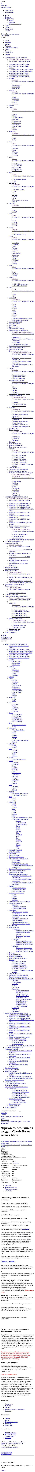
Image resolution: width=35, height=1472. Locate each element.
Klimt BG (15, 762)
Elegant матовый (17, 690)
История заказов (10, 1434)
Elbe (13, 816)
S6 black (15, 786)
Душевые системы (18, 1100)
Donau (18, 840)
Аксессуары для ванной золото (19, 75)
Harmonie (15, 670)
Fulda (18, 826)
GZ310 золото (17, 721)
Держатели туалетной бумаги (22, 332)
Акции (7, 15)
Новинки (8, 17)
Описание (8, 1185)
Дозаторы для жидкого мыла (21, 352)
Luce (14, 788)
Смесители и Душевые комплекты (20, 598)
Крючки (15, 905)
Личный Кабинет (10, 1432)
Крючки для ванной (19, 397)
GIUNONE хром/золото (20, 793)
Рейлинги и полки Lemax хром (19, 505)
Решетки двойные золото (24, 944)
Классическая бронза (19, 725)
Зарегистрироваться (12, 34)
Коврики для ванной (11, 567)
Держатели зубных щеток (17, 347)
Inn (17, 838)
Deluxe (14, 683)
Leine (14, 804)
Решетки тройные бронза (24, 951)
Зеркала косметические (20, 382)
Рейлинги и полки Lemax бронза (19, 507)
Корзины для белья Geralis (17, 593)
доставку (26, 1229)
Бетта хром (16, 663)
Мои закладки (9, 1436)
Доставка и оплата (11, 1187)
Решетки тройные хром (24, 948)
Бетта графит (16, 661)
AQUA (14, 747)
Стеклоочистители (15, 467)
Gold (14, 726)
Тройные (15, 946)
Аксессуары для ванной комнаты (20, 59)
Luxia (14, 706)
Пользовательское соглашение (15, 1409)
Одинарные (16, 929)
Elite (13, 694)
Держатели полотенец (16, 349)
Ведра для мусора (14, 323)
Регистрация (9, 10)
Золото (14, 896)
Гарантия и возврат (15, 24)
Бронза (14, 898)
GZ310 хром (16, 716)
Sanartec (15, 229)
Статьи (7, 25)
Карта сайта (9, 1425)
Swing (14, 778)
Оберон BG (16, 665)
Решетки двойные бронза (24, 942)
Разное (14, 742)
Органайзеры (13, 428)
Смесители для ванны (19, 1090)
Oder (17, 836)
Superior (15, 776)
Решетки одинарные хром (25, 930)
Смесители (16, 605)
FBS (13, 143)
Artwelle (15, 92)
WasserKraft (16, 299)
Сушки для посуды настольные (19, 526)
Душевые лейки (14, 630)
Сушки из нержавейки (19, 1040)
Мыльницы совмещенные (21, 924)
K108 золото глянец (19, 759)
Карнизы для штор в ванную (14, 584)
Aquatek (15, 80)
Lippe (14, 812)
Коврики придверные (12, 569)
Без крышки (16, 862)
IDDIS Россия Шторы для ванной (20, 581)
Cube (14, 745)
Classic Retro (16, 982)
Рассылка (8, 1438)
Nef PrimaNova (21, 1003)
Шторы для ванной (15, 572)
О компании (9, 29)
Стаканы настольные (19, 965)
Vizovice (15, 711)
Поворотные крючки (19, 906)
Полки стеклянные (15, 443)
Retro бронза (16, 685)
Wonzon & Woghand (15, 322)
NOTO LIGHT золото (19, 795)
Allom (14, 781)
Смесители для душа (19, 1093)
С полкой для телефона (20, 864)
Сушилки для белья (11, 594)
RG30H (14, 752)
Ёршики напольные (19, 888)
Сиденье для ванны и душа (18, 471)
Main (18, 843)
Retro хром (16, 687)
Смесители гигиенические (21, 1097)
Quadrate (15, 682)
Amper (18, 821)
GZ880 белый (16, 718)
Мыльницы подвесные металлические (20, 919)
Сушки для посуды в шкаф (21, 529)
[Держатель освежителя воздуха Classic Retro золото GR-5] (17, 1143)
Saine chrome (16, 773)
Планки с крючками (19, 908)
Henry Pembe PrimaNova (24, 999)
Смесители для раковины (20, 1092)
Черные (15, 900)
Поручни (12, 442)
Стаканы (15, 450)
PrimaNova (15, 989)
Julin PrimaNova (21, 1006)
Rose (14, 215)
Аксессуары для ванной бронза (19, 76)
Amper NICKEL (21, 824)
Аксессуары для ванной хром (18, 73)
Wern (14, 810)
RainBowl (15, 205)
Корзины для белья (15, 587)
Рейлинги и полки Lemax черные (20, 503)
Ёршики (15, 370)
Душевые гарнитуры (19, 1102)
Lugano (14, 735)
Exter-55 (19, 841)
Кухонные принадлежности (14, 541)
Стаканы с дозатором (19, 968)
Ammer (14, 814)
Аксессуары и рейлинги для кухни (20, 498)
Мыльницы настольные (20, 922)
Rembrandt (15, 764)
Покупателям (9, 19)
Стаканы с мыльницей (19, 966)
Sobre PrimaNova (21, 1001)
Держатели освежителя (16, 328)
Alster (14, 731)
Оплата (11, 20)
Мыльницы (16, 409)
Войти (3, 34)
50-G (14, 798)
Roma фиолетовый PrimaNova (22, 991)
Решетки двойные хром (24, 941)
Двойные (15, 939)
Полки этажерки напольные (18, 447)
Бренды (7, 31)
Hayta (14, 174)
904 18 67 (6, 639)
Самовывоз (8, 1191)
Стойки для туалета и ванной (18, 469)
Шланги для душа (14, 629)
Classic (14, 109)
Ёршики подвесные (18, 889)
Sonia (14, 267)
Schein (14, 238)
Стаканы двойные (18, 963)
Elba (17, 846)
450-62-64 (6, 637)
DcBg (14, 701)
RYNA (14, 709)
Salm (17, 848)
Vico (13, 733)
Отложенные (5, 35)
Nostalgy (15, 707)
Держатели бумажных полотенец (20, 346)
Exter (14, 805)
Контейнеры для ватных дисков (19, 394)
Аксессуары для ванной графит (19, 64)
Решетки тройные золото (24, 949)
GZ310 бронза (17, 714)
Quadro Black (16, 692)
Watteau (14, 767)
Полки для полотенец (16, 445)
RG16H (14, 750)
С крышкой (16, 860)
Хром (14, 894)
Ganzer (14, 159)
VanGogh (15, 780)
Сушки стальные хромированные (18, 1043)
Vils (17, 833)
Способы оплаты (8, 1261)
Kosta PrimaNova (21, 1004)
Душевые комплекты (19, 620)
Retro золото (16, 689)
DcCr (14, 699)
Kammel (19, 834)
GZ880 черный (17, 719)
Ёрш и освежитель (18, 891)
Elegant (14, 680)
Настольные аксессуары (20, 740)
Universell (15, 671)
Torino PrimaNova (22, 994)
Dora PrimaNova (21, 997)
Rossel (18, 845)
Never (18, 828)
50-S (13, 800)
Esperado (15, 704)
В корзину (4, 1152)
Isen (13, 809)
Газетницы (12, 325)
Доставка (12, 22)
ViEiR (14, 289)
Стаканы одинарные (19, 961)
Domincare (15, 133)
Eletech (14, 790)
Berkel (14, 807)
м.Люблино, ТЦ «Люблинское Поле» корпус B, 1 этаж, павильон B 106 (13, 1442)
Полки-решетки (17, 431)
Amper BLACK (21, 822)
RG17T (14, 755)
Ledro (14, 738)
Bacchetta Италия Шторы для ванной (21, 582)
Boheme (11, 105)
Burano (14, 737)
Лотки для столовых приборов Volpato (21, 539)
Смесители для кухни (19, 1095)
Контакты (8, 27)
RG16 (14, 754)
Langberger (16, 184)
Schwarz (15, 675)
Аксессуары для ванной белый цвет (20, 71)
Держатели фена (14, 327)
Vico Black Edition (18, 730)
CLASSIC (15, 1163)
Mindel (18, 831)
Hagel (14, 668)
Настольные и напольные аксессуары (21, 978)
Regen (14, 673)
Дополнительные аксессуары (22, 817)
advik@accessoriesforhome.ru (10, 1447)
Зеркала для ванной (15, 545)
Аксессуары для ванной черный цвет (21, 69)
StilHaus (15, 279)
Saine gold (15, 774)
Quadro (14, 695)
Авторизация (9, 12)
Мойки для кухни (10, 632)
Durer (14, 766)
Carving (14, 769)
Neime (18, 829)
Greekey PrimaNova (22, 996)
